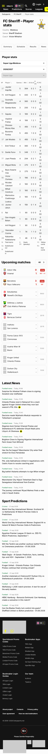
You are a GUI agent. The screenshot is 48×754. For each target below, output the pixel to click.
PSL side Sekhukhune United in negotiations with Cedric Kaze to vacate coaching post (23, 462)
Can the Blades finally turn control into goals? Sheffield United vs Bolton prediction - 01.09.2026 (23, 609)
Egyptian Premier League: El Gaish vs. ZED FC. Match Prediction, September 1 (22, 534)
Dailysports (6, 14)
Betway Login (7, 698)
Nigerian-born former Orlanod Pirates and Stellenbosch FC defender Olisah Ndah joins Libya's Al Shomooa (21, 428)
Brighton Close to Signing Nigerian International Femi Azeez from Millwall (22, 440)
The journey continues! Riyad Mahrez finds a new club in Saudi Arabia (23, 491)
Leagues (39, 9)
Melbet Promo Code (10, 657)
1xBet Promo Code (9, 646)
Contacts (20, 709)
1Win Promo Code (9, 650)
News (5, 9)
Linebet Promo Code (10, 661)
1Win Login (6, 684)
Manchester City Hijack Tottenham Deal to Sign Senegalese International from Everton (22, 481)
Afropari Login (8, 681)
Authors (28, 678)
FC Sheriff (17, 14)
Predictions (17, 9)
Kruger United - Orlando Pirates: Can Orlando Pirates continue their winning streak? (21, 566)
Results (33, 46)
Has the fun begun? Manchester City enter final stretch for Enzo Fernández (22, 451)
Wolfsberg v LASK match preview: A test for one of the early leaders (24, 588)
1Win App (28, 644)
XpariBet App (30, 665)
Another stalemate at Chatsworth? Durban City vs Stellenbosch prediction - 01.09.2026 (23, 577)
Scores (29, 9)
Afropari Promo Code (10, 664)
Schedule (21, 46)
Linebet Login (7, 688)
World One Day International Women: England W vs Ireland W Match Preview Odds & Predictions (24, 523)
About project (8, 709)
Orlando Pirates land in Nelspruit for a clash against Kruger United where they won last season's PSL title (21, 404)
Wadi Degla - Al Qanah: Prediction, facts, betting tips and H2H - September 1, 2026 (23, 555)
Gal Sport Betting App (33, 662)
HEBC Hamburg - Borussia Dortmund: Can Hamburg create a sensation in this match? (24, 598)
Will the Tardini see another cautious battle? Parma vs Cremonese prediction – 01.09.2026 (24, 545)
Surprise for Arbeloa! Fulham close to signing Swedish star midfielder (21, 392)
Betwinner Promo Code (11, 653)
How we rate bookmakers (28, 714)
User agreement (9, 714)
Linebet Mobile (30, 655)
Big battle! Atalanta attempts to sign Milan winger (23, 471)
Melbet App (29, 648)
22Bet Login (7, 691)
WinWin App (29, 658)
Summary (7, 46)
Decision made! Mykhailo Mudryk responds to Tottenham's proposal (21, 416)
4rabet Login (7, 695)
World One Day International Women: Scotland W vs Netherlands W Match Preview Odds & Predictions (23, 511)
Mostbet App (29, 651)
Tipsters (28, 682)
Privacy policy (33, 709)
